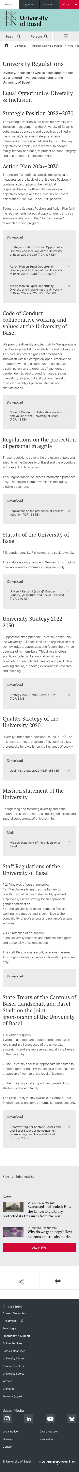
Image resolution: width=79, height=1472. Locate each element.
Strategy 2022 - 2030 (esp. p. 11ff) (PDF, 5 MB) (33, 696)
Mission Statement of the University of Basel (35, 844)
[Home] (6, 45)
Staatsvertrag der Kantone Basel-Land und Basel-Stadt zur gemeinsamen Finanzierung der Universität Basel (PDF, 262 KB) (35, 1132)
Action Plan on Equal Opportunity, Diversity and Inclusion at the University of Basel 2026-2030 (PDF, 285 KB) (36, 270)
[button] (21, 1281)
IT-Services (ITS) (13, 1320)
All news (39, 1247)
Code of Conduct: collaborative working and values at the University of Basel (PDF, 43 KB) (36, 415)
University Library (14, 1358)
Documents (49, 4)
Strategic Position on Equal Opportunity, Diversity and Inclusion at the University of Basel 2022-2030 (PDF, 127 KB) (36, 250)
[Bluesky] (71, 1419)
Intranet (7, 1381)
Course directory (13, 1366)
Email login (9, 1328)
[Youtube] (50, 1419)
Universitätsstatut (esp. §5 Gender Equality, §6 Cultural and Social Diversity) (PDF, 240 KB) (37, 595)
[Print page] (58, 1281)
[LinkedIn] (28, 1419)
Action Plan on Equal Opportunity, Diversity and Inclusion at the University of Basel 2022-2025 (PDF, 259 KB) (36, 289)
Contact (7, 1446)
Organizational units (31, 4)
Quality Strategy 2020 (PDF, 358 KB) (34, 770)
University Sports (13, 1373)
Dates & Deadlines (14, 1351)
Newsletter (46, 1439)
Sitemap (8, 1439)
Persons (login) (12, 1396)
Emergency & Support (16, 1335)
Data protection (49, 1431)
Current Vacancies (14, 1313)
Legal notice (10, 1431)
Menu (66, 36)
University (20, 45)
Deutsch (9, 4)
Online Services (12, 1343)
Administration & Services (47, 45)
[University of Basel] (24, 18)
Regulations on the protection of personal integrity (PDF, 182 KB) (37, 512)
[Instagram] (7, 1419)
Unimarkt (8, 1388)
